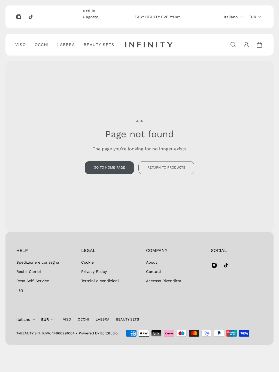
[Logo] (148, 45)
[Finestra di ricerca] (233, 45)
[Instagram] (19, 17)
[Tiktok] (31, 17)
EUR (252, 17)
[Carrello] (259, 45)
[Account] (246, 45)
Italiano (231, 17)
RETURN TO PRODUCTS (166, 167)
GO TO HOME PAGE (109, 167)
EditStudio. (109, 333)
